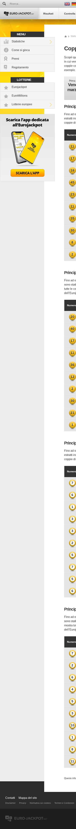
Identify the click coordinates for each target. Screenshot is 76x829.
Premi (15, 58)
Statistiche (18, 41)
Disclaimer (10, 803)
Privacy (22, 803)
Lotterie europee (22, 104)
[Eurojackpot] (19, 13)
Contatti (10, 797)
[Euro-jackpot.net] (65, 36)
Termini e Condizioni (64, 803)
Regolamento (20, 67)
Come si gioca (21, 50)
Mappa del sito (28, 797)
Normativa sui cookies (40, 803)
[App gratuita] (27, 180)
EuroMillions (19, 95)
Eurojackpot (19, 86)
